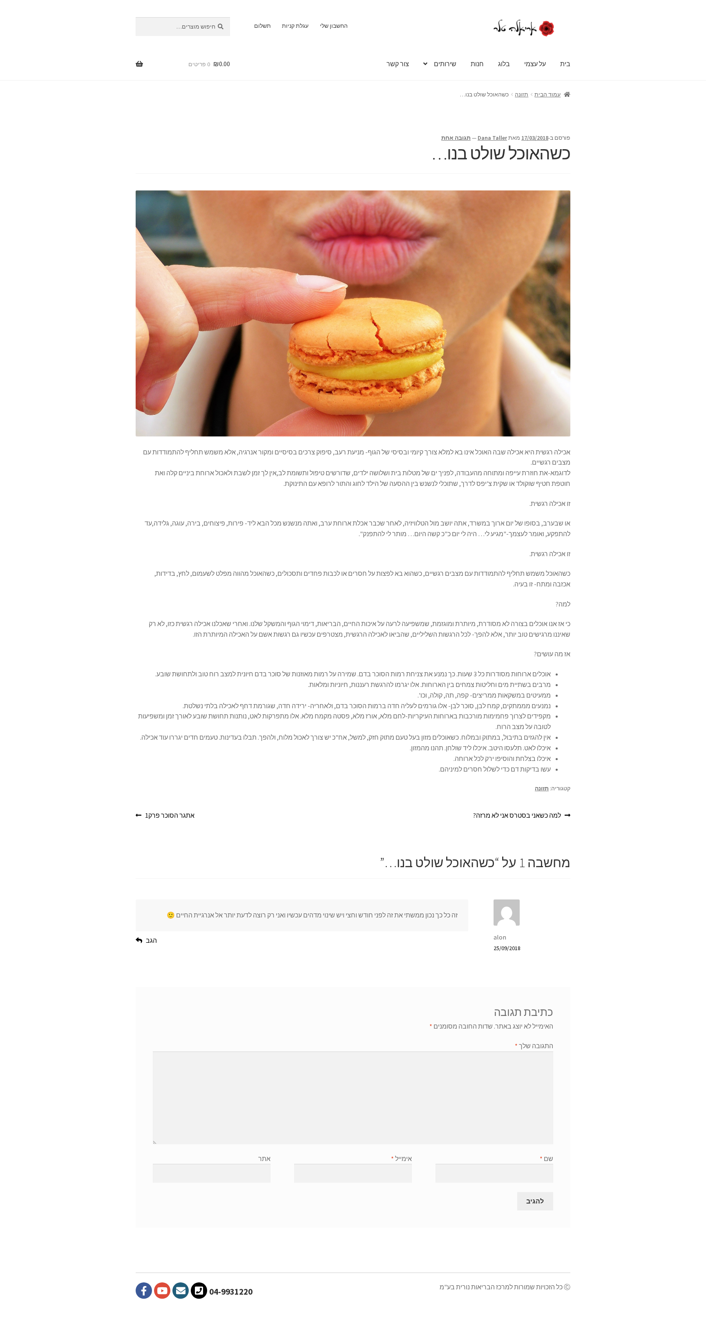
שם (546, 1158)
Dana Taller (492, 137)
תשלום (262, 25)
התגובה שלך (534, 1046)
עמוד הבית (547, 94)
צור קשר (398, 64)
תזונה (521, 94)
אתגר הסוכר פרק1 (169, 816)
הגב (151, 940)
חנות (477, 64)
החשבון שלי (334, 25)
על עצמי (535, 64)
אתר (264, 1158)
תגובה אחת (456, 137)
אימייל (401, 1158)
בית (565, 64)
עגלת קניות (295, 25)
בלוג (504, 64)
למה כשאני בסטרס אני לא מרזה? (517, 816)
